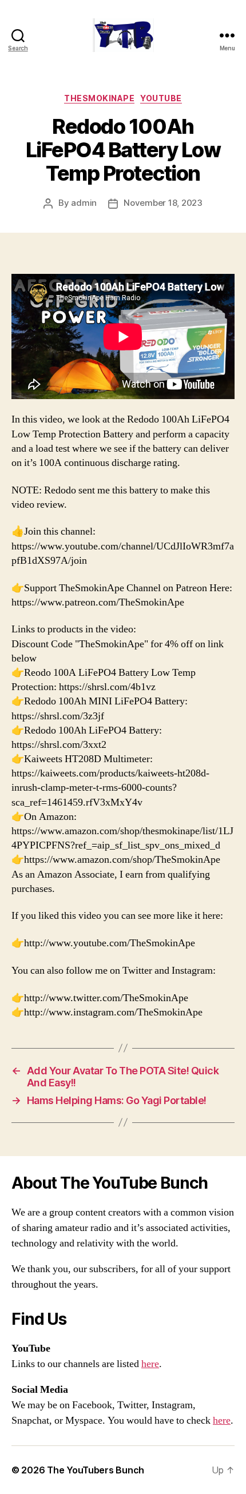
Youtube (161, 98)
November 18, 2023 (163, 202)
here (150, 1364)
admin (84, 202)
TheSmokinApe (99, 98)
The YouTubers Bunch (95, 1470)
